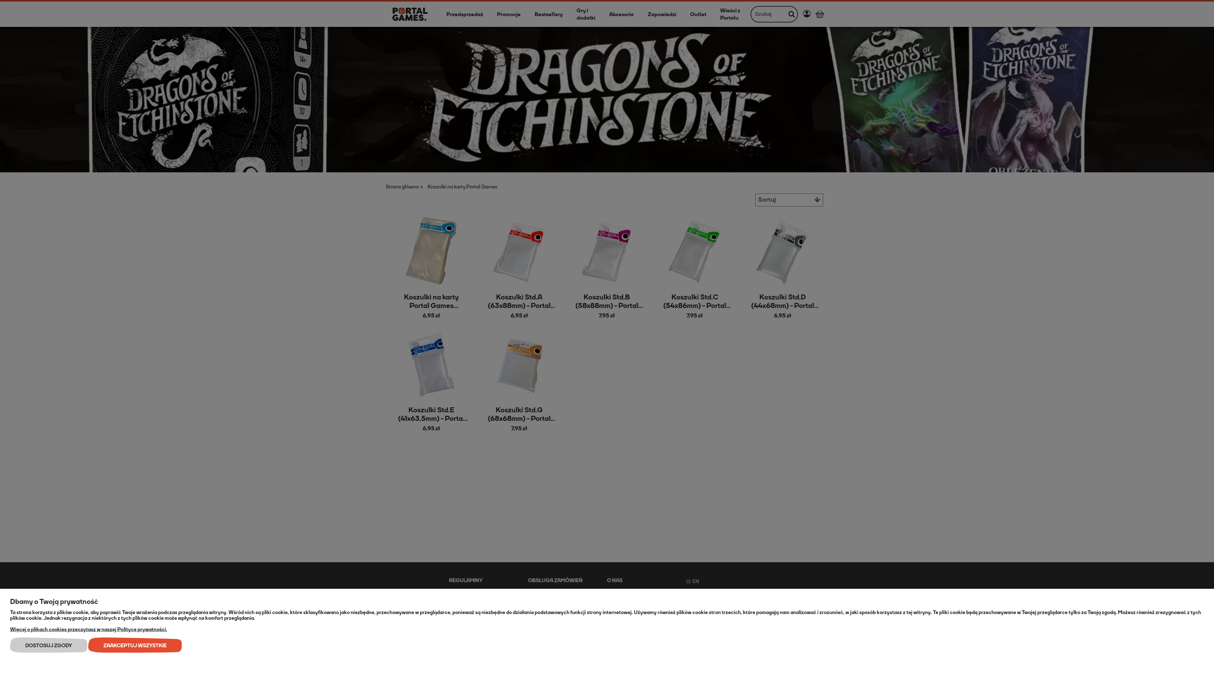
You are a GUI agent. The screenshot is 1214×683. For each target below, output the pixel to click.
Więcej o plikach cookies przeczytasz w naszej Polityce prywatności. (88, 629)
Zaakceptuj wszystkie (135, 645)
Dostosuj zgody (48, 645)
